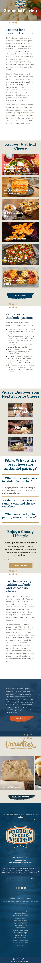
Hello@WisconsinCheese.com (20, 862)
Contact (20, 898)
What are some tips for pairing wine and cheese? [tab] (19, 515)
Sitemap (25, 903)
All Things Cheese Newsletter (21, 562)
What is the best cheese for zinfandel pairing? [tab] (19, 479)
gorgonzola (12, 363)
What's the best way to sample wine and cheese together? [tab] (19, 503)
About (12, 898)
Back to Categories (20, 797)
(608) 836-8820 (20, 860)
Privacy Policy (27, 872)
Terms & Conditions (32, 901)
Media (28, 898)
